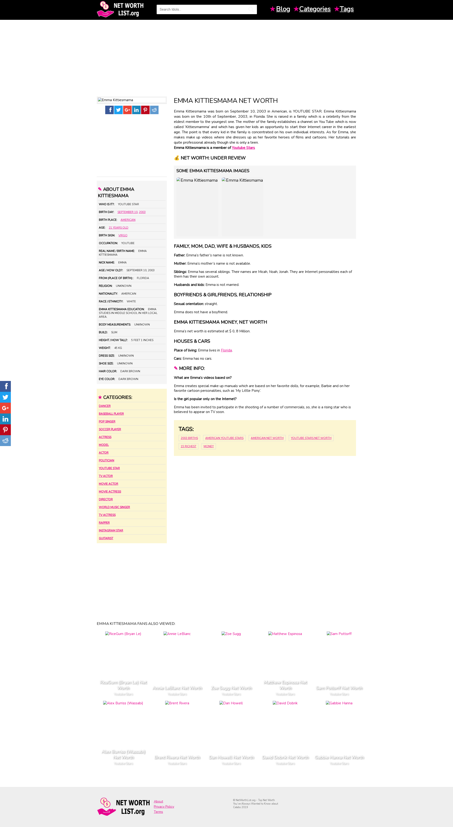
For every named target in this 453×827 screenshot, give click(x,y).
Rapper (104, 523)
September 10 (127, 212)
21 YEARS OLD (118, 228)
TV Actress (107, 515)
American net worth (267, 438)
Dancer (105, 406)
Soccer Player (110, 429)
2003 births (189, 438)
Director (106, 499)
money (209, 446)
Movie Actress (110, 491)
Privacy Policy (164, 806)
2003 (142, 212)
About (158, 801)
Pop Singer (107, 421)
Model (104, 445)
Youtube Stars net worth (311, 438)
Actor (104, 453)
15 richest (188, 446)
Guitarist (106, 538)
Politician (106, 460)
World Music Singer (114, 507)
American (128, 220)
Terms (158, 812)
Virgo (122, 235)
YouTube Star (109, 468)
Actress (105, 437)
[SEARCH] (251, 9)
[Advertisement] (226, 56)
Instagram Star (111, 530)
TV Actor (106, 476)
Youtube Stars (243, 147)
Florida (226, 350)
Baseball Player (111, 414)
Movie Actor (108, 484)
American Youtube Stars (224, 438)
